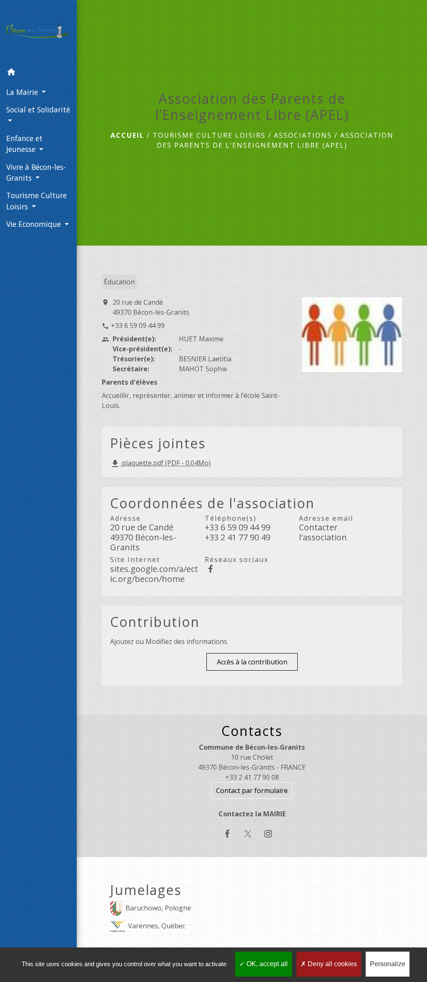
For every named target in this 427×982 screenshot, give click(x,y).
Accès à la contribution (252, 661)
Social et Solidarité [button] (38, 109)
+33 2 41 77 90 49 (237, 537)
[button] (38, 73)
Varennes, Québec (156, 925)
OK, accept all (266, 963)
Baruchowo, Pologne (158, 907)
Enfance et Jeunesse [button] (24, 143)
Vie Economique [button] (34, 224)
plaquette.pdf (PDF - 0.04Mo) (160, 463)
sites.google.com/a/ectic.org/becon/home (154, 573)
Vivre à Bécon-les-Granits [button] (36, 172)
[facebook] (231, 833)
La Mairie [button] (23, 92)
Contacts (251, 731)
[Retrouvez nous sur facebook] (210, 568)
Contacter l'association (323, 532)
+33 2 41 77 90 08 (252, 777)
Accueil (127, 135)
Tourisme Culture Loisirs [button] (36, 200)
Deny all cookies (331, 963)
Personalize (387, 963)
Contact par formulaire (252, 790)
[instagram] (272, 833)
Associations (303, 135)
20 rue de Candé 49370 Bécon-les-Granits (151, 307)
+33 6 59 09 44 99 (138, 325)
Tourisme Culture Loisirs (209, 135)
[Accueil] (38, 32)
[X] (252, 833)
